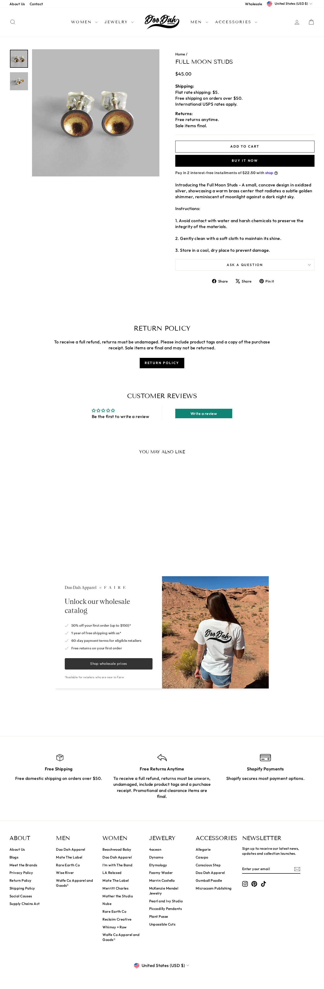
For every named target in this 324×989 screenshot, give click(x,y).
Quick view (46, 532)
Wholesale (253, 4)
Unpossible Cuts (162, 924)
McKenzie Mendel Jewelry (163, 890)
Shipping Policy (22, 888)
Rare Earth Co (68, 865)
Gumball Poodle (209, 880)
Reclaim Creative (116, 919)
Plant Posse (158, 916)
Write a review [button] (203, 413)
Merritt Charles (115, 888)
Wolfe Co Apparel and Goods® (74, 883)
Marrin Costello (162, 880)
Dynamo (156, 857)
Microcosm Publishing (214, 888)
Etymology (158, 865)
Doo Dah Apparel (70, 849)
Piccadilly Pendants (165, 908)
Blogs (13, 857)
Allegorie (203, 849)
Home (180, 54)
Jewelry (117, 22)
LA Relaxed (112, 872)
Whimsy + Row (114, 927)
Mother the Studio (117, 896)
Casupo (202, 857)
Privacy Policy (21, 872)
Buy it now (245, 160)
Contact (36, 4)
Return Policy (20, 880)
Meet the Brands (23, 865)
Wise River (65, 872)
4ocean (155, 849)
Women (82, 22)
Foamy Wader (161, 872)
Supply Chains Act (24, 903)
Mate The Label (69, 857)
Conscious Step (208, 865)
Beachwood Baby (116, 849)
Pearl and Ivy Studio (166, 901)
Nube (106, 903)
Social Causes (20, 896)
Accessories (234, 22)
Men (197, 22)
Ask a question (245, 265)
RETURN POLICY (162, 363)
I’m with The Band (117, 865)
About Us (17, 4)
